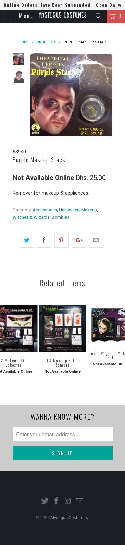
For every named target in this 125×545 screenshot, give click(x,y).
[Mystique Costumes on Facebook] (56, 501)
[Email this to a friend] (96, 240)
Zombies (60, 217)
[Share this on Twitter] (27, 240)
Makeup (89, 209)
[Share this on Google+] (79, 240)
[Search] (98, 16)
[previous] (36, 95)
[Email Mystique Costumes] (80, 501)
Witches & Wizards (31, 217)
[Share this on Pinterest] (61, 240)
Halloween (69, 209)
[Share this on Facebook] (44, 240)
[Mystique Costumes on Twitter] (45, 501)
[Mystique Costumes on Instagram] (68, 501)
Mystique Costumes (63, 15)
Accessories (45, 209)
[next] (106, 95)
